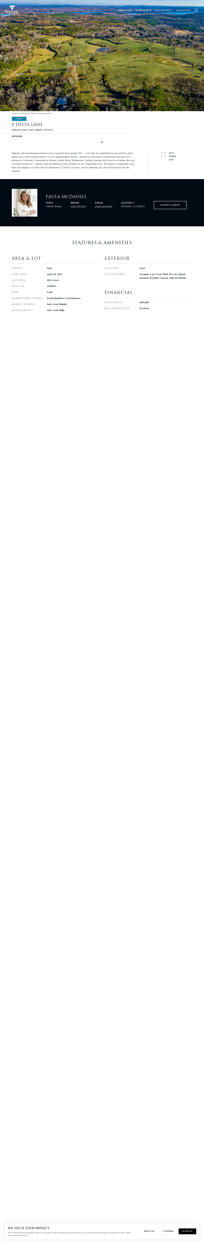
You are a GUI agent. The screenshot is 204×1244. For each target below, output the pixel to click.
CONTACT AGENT (170, 205)
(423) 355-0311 (78, 206)
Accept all (187, 1231)
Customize (168, 1231)
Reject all (149, 1231)
